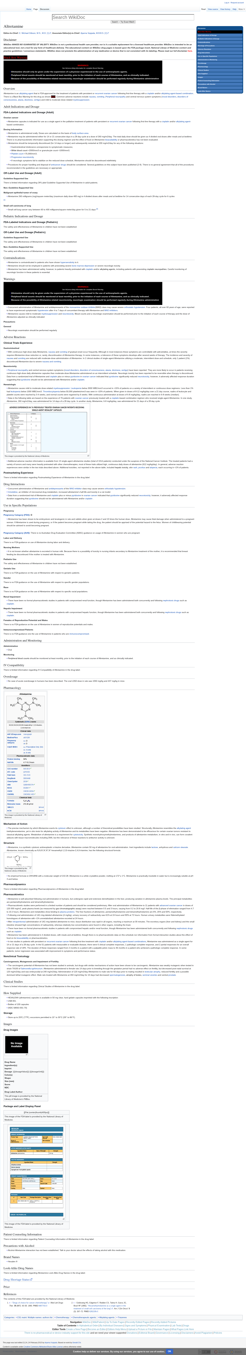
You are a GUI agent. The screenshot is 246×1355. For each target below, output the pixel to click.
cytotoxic (62, 828)
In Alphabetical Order (87, 1325)
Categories (9, 1317)
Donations (132, 1333)
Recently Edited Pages (137, 1322)
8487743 (41, 1306)
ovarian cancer (89, 376)
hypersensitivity (67, 262)
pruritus (141, 467)
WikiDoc (86, 1322)
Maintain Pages (161, 1329)
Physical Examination (159, 1325)
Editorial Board (146, 1333)
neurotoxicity (68, 314)
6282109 (92, 1312)
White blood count (19, 150)
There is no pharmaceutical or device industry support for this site (57, 1333)
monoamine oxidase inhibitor (82, 307)
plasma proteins (67, 912)
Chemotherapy (62, 1317)
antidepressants (56, 488)
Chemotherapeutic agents (84, 1317)
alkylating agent (26, 93)
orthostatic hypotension (134, 307)
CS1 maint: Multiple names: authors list (34, 1317)
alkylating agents (107, 269)
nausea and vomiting (51, 361)
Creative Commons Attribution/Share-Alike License (43, 1347)
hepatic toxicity (121, 467)
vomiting (100, 97)
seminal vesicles (150, 975)
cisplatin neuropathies (157, 269)
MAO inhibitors (111, 310)
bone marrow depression (83, 266)
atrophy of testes (133, 975)
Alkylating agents (106, 1317)
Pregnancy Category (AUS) (16, 533)
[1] (48, 33)
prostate (172, 975)
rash (135, 467)
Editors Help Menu (116, 1329)
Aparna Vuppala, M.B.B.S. (92, 33)
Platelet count (17, 154)
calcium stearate (180, 847)
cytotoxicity (78, 834)
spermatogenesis (117, 975)
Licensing (175, 1333)
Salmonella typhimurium (32, 968)
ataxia (20, 100)
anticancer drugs (58, 165)
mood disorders (169, 97)
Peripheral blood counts (18, 658)
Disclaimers (187, 1333)
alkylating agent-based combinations (129, 941)
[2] (105, 33)
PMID (35, 1306)
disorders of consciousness (92, 370)
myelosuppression (81, 100)
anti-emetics (162, 352)
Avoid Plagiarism (203, 1333)
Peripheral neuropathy (115, 97)
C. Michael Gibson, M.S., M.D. (32, 33)
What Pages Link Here (182, 1329)
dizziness (28, 100)
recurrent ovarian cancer (106, 93)
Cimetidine (13, 492)
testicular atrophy (152, 972)
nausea (92, 97)
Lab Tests (176, 1325)
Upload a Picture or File (140, 1329)
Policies (218, 1333)
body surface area (80, 133)
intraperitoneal (19, 921)
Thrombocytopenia (51, 391)
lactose (154, 847)
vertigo (37, 100)
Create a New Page (76, 1329)
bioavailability (111, 140)
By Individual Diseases (111, 1325)
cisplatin (150, 93)
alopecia (153, 467)
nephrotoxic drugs (171, 600)
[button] (241, 8)
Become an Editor (97, 1329)
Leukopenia (76, 388)
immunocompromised (79, 634)
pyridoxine (75, 376)
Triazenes (122, 1317)
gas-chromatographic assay (68, 908)
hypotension (43, 310)
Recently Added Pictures (163, 1322)
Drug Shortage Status (16, 1279)
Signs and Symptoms (135, 1325)
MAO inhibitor (75, 488)
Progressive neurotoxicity (22, 157)
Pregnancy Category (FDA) (16, 515)
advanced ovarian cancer (171, 905)
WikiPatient (98, 1322)
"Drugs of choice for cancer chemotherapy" (30, 1303)
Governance (162, 1333)
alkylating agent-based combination (177, 93)
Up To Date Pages (115, 1322)
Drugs (186, 1325)
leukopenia (15, 391)
